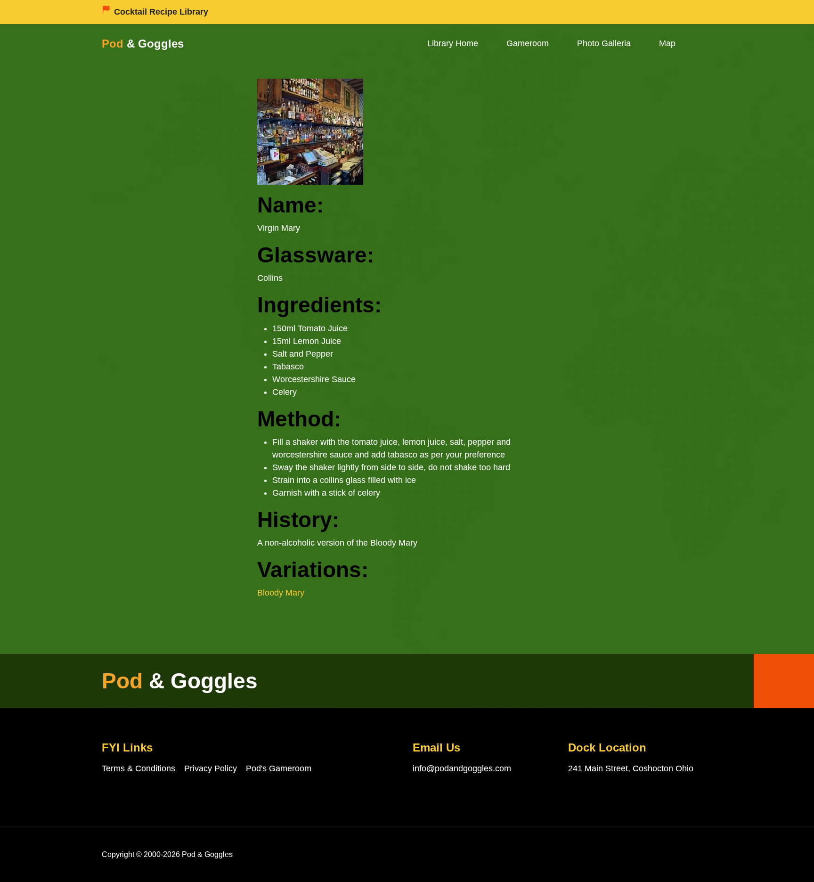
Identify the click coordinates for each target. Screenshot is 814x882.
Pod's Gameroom (278, 768)
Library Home (452, 43)
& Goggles (143, 43)
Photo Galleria (604, 43)
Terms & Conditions (138, 768)
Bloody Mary (280, 592)
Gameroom (527, 43)
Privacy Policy (210, 768)
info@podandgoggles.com (462, 768)
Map (667, 43)
